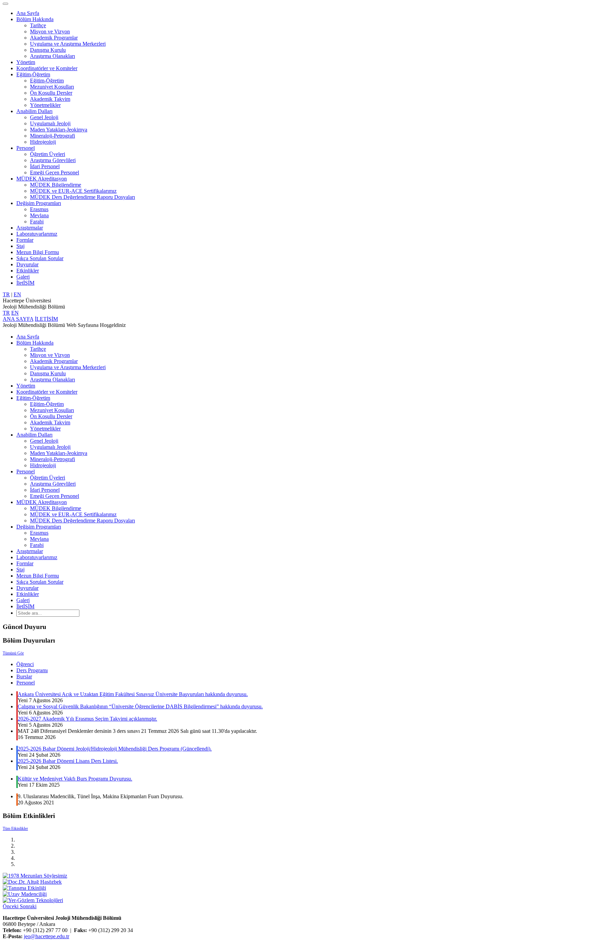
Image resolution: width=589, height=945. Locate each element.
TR (6, 294)
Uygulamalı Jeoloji (50, 123)
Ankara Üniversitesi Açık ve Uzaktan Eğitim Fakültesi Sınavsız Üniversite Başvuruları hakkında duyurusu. (133, 694)
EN (17, 294)
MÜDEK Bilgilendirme (55, 185)
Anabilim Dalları (34, 111)
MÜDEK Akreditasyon (41, 179)
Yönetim (25, 62)
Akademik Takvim (50, 99)
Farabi (37, 221)
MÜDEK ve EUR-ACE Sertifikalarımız (73, 191)
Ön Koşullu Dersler (51, 93)
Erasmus (39, 209)
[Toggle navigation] (5, 4)
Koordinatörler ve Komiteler (46, 68)
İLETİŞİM (46, 319)
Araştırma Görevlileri (53, 160)
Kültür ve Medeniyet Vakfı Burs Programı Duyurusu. (75, 779)
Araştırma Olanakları (52, 56)
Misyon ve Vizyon (50, 31)
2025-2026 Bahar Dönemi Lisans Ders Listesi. (68, 761)
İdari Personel (45, 166)
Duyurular (27, 264)
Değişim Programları (38, 203)
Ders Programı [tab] (32, 670)
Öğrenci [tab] (25, 664)
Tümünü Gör (13, 653)
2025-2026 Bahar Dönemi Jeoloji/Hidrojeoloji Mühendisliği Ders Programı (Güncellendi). (115, 749)
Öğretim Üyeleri (47, 154)
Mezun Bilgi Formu (37, 252)
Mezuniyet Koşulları (52, 87)
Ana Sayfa (27, 13)
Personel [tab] (25, 683)
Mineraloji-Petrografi (52, 136)
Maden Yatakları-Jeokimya (58, 129)
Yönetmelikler (45, 105)
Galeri (23, 277)
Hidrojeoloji (43, 142)
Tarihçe (38, 25)
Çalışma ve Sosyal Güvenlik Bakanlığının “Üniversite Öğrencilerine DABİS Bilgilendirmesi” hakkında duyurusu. (140, 706)
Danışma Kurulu (48, 50)
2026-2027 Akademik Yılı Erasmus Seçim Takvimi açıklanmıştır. (87, 719)
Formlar (24, 240)
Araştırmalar (29, 228)
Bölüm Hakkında (35, 19)
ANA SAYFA (18, 319)
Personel (25, 148)
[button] (11, 906)
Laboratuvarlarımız (36, 234)
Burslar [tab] (24, 676)
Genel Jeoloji (44, 117)
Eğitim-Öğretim (33, 74)
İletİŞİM (25, 283)
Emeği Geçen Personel (54, 172)
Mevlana (39, 215)
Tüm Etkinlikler (15, 828)
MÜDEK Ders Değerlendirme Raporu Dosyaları (82, 197)
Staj (20, 246)
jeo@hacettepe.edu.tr (46, 936)
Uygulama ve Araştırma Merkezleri (68, 44)
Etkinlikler (27, 270)
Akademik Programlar (54, 38)
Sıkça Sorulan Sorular (39, 258)
